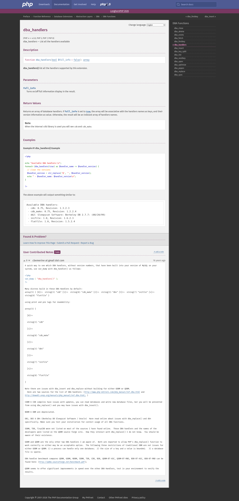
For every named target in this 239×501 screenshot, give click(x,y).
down (29, 260)
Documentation (61, 4)
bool (54, 60)
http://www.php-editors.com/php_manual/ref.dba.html (112, 392)
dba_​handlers (180, 45)
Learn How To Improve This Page (39, 243)
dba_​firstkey (179, 41)
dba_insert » (210, 16)
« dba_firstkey (192, 16)
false (77, 60)
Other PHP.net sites (118, 497)
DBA (97, 16)
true (88, 111)
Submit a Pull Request (68, 243)
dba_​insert (179, 48)
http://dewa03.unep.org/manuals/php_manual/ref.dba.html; (55, 395)
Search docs (187, 4)
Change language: (137, 25)
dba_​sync (178, 75)
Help (93, 4)
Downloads (44, 4)
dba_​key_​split (180, 51)
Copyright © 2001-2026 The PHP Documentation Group (51, 497)
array (86, 60)
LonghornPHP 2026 (119, 11)
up (24, 260)
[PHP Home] (27, 4)
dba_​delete (179, 31)
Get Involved (80, 4)
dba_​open (178, 61)
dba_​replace (179, 71)
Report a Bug (87, 243)
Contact (101, 497)
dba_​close (178, 28)
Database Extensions (63, 16)
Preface (26, 16)
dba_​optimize (180, 65)
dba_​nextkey (179, 58)
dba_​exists (179, 35)
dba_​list (177, 55)
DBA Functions (109, 16)
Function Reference (42, 16)
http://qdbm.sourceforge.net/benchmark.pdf (62, 462)
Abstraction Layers (84, 16)
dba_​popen (179, 68)
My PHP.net (87, 497)
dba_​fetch (178, 38)
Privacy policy (138, 497)
